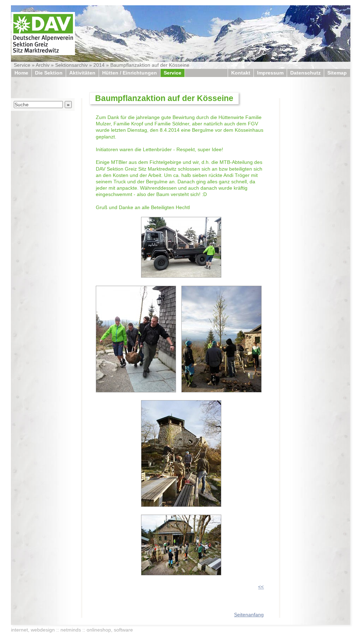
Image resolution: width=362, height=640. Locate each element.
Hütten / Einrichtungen (129, 73)
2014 (99, 65)
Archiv (42, 65)
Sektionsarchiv (71, 65)
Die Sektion (49, 73)
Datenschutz (305, 73)
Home (21, 73)
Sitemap (337, 73)
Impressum (270, 73)
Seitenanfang (249, 614)
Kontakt (240, 73)
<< (261, 586)
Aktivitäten (82, 73)
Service (22, 65)
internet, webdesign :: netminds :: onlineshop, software (72, 630)
